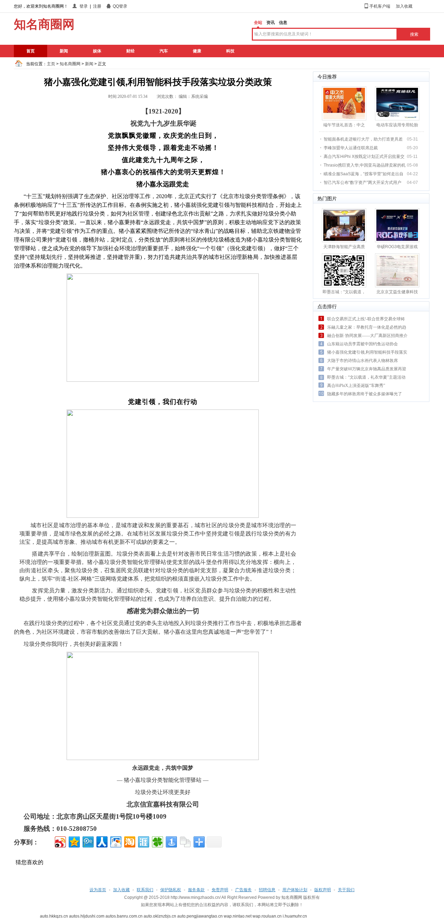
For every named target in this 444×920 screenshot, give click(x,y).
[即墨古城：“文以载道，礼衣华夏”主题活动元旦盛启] (344, 270)
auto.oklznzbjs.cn (160, 916)
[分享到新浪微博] (59, 841)
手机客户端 (379, 6)
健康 (197, 51)
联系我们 (145, 889)
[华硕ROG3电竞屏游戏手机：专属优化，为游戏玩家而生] (397, 224)
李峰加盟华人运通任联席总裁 (351, 147)
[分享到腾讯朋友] (157, 841)
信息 (283, 22)
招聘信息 (267, 889)
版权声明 (322, 889)
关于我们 (346, 889)
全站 (258, 22)
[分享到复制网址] (184, 841)
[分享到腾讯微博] (87, 841)
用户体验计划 (294, 889)
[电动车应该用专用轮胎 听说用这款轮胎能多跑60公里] (397, 103)
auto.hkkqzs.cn (54, 916)
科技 (230, 51)
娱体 (97, 51)
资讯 (270, 22)
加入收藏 (404, 6)
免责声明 (220, 889)
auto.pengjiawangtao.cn (200, 916)
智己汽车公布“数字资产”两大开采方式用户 (362, 182)
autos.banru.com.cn (124, 916)
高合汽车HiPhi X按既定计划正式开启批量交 (364, 156)
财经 (130, 51)
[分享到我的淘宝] (129, 841)
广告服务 (243, 889)
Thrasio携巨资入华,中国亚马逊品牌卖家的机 (364, 165)
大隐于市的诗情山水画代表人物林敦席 (362, 360)
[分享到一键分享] (170, 841)
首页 (30, 51)
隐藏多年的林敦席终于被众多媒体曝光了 (364, 393)
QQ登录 (120, 6)
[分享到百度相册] (115, 841)
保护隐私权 (170, 889)
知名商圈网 (70, 63)
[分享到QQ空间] (73, 841)
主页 (51, 63)
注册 (97, 6)
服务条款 (196, 889)
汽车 (164, 51)
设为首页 (97, 889)
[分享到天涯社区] (143, 841)
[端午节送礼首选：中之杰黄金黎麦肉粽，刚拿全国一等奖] (344, 103)
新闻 (64, 51)
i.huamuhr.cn (295, 916)
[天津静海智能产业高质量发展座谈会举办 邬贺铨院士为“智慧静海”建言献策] (344, 224)
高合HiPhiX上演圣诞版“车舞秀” (356, 385)
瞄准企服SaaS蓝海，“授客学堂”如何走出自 (363, 173)
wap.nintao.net (237, 916)
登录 (83, 6)
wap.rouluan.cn (267, 916)
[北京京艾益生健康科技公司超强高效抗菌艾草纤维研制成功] (397, 270)
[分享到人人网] (101, 841)
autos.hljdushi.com (86, 916)
